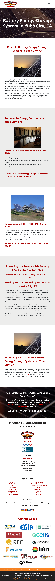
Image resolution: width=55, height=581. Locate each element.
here (28, 374)
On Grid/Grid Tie (12, 491)
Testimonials (12, 484)
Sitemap (19, 579)
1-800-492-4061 (27, 458)
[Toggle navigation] (49, 4)
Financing (39, 493)
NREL (10, 227)
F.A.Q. (12, 485)
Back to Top (25, 579)
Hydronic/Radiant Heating (38, 484)
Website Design (33, 579)
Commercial (38, 487)
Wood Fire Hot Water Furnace (38, 485)
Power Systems (12, 489)
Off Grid (12, 493)
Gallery (38, 491)
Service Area (38, 494)
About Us (12, 482)
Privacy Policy (12, 579)
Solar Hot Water (38, 482)
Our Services (12, 487)
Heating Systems (13, 494)
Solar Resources (38, 489)
